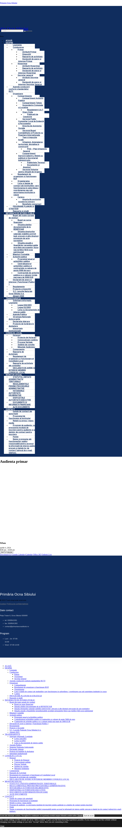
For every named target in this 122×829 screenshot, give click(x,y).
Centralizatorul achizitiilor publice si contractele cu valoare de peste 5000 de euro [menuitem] (44, 719)
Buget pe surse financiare (22, 221)
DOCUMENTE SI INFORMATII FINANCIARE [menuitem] (29, 792)
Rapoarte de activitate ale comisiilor (21, 364)
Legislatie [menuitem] (13, 670)
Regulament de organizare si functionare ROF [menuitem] (31, 687)
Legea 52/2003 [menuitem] (20, 741)
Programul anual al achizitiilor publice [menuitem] (28, 717)
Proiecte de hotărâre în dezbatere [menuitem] (22, 751)
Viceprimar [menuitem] (18, 677)
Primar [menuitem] (16, 674)
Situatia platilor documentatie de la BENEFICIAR (22, 227)
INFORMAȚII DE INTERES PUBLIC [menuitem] (20, 700)
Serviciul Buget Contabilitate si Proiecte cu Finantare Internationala (30, 132)
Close (2, 826)
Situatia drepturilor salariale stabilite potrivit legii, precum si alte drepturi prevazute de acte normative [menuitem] (52, 709)
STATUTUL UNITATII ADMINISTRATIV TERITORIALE (20, 379)
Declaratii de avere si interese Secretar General (30, 83)
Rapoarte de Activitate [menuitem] (18, 773)
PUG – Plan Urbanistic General (35, 150)
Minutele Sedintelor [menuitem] (21, 769)
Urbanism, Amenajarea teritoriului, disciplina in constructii (30, 144)
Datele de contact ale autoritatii (20, 412)
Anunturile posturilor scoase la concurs (29, 200)
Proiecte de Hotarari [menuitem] (21, 760)
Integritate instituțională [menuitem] (18, 754)
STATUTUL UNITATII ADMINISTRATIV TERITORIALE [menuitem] (33, 784)
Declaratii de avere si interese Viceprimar (29, 72)
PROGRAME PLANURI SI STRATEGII (21, 207)
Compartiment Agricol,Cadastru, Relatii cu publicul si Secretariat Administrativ (30, 156)
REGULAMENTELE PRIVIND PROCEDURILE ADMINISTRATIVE (19, 386)
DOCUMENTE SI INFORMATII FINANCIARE (20, 403)
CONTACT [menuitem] (9, 796)
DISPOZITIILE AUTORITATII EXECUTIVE (20, 399)
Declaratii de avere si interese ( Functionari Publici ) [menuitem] (29, 724)
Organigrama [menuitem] (19, 689)
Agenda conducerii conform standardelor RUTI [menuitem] (27, 681)
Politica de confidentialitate (17, 604)
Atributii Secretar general (28, 78)
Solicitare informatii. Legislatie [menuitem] (21, 736)
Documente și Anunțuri (31, 166)
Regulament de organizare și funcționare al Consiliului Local (21, 358)
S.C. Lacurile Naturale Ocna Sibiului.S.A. (20, 292)
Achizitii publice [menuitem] (16, 715)
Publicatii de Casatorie (30, 115)
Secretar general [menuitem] (20, 679)
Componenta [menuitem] (14, 771)
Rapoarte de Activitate (16, 353)
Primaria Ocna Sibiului (8, 3)
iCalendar (29, 554)
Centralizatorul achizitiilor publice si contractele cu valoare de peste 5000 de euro (24, 267)
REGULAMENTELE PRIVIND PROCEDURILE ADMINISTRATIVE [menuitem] (38, 786)
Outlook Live (47, 554)
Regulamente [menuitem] (14, 726)
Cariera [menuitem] (17, 694)
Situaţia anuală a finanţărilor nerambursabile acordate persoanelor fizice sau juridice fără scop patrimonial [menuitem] (53, 711)
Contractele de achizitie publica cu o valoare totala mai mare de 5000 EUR (26, 275)
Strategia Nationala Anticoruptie (20, 318)
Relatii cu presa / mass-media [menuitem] (20, 803)
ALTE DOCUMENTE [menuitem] (18, 794)
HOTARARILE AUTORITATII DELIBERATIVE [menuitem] (29, 788)
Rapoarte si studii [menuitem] (16, 698)
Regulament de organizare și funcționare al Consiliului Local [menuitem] (32, 775)
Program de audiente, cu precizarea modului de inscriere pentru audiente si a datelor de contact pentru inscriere (22, 430)
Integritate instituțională (16, 329)
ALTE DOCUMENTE (21, 407)
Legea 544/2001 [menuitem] (20, 739)
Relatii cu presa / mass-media (21, 422)
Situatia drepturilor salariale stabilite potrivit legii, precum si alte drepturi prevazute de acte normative (26, 236)
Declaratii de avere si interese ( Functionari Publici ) (22, 282)
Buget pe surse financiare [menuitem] (23, 704)
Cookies (3, 604)
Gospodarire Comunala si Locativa (30, 106)
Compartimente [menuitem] (20, 685)
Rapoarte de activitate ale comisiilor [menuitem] (23, 777)
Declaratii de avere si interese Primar (29, 60)
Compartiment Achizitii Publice (30, 99)
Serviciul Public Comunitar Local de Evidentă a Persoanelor (31, 121)
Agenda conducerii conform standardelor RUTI (19, 89)
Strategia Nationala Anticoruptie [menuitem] (22, 747)
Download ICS (5, 554)
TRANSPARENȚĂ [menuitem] (12, 734)
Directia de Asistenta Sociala (29, 127)
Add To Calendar (6, 552)
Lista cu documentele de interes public (26, 311)
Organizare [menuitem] (14, 683)
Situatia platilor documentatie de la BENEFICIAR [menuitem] (33, 706)
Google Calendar (18, 554)
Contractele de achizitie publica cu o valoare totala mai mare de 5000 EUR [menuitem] (42, 721)
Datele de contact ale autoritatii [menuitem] (21, 798)
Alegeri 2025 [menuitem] (14, 732)
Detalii (79, 815)
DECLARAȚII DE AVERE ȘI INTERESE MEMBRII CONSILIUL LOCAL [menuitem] (39, 779)
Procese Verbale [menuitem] (20, 764)
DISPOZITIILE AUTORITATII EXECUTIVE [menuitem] (28, 790)
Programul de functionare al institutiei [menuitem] (24, 801)
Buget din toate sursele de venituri (21, 216)
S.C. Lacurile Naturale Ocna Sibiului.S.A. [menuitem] (25, 730)
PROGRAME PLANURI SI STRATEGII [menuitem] (26, 696)
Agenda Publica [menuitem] (16, 745)
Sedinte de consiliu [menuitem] (21, 766)
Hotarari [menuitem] (13, 758)
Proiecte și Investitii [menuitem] (17, 728)
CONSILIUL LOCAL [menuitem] (13, 756)
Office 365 (37, 554)
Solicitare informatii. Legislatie (20, 301)
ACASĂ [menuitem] (8, 666)
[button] (58, 43)
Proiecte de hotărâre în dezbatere (21, 325)
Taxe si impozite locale (27, 138)
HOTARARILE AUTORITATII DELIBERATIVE (16, 393)
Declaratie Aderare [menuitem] (17, 749)
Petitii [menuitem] (12, 807)
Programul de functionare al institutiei (19, 417)
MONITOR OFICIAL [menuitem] (13, 781)
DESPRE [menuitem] (8, 668)
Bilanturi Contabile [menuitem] (17, 713)
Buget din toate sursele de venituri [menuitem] (22, 702)
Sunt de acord (89, 816)
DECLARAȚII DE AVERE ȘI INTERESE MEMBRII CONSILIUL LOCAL (22, 370)
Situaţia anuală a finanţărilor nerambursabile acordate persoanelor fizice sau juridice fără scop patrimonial (25, 247)
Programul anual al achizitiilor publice (24, 260)
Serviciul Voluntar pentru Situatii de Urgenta (30, 170)
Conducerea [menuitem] (14, 672)
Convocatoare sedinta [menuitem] (22, 762)
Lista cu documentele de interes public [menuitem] (28, 743)
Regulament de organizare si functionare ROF (24, 176)
